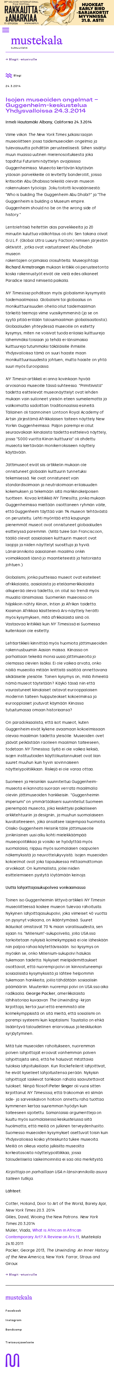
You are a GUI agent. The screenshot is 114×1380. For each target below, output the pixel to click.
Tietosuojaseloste (20, 1342)
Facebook (13, 1310)
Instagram (14, 1320)
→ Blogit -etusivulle (21, 59)
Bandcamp (14, 1329)
